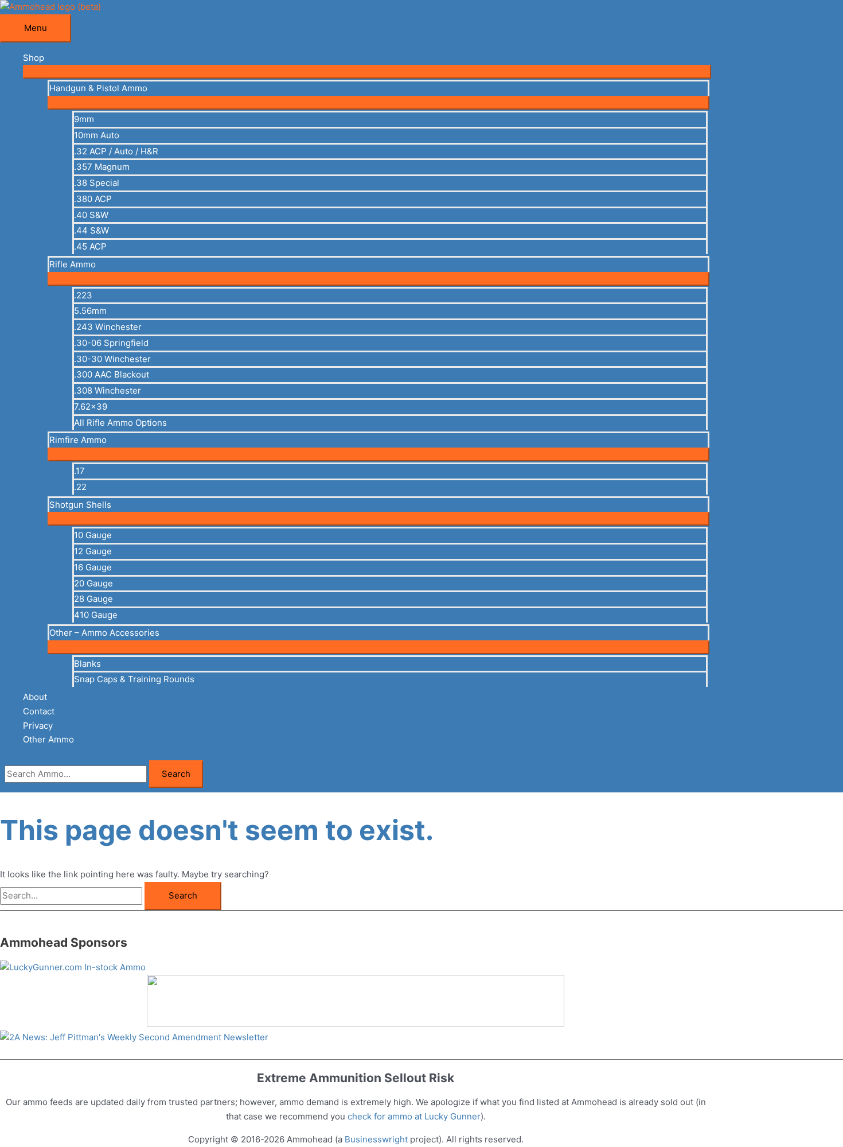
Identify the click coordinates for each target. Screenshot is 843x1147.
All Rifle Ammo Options (120, 422)
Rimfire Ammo (78, 439)
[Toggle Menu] (367, 72)
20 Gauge (93, 583)
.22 (80, 486)
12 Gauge (93, 551)
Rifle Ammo (72, 264)
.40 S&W (91, 214)
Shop (33, 57)
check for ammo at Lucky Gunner (414, 1116)
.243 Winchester (108, 326)
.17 (79, 470)
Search (176, 773)
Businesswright (376, 1139)
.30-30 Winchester (112, 358)
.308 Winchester (107, 390)
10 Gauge (93, 535)
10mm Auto (96, 135)
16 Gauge (93, 567)
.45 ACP (90, 246)
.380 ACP (93, 198)
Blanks (87, 663)
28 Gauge (93, 598)
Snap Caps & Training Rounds (134, 679)
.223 (83, 295)
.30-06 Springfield (111, 342)
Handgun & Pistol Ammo (98, 88)
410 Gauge (96, 614)
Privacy (38, 725)
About (35, 696)
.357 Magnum (102, 166)
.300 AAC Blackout (111, 374)
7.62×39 (90, 406)
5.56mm (90, 310)
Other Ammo (48, 739)
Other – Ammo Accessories (104, 632)
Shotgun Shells (80, 504)
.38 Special (96, 182)
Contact (38, 711)
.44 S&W (91, 230)
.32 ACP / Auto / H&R (116, 151)
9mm (84, 119)
